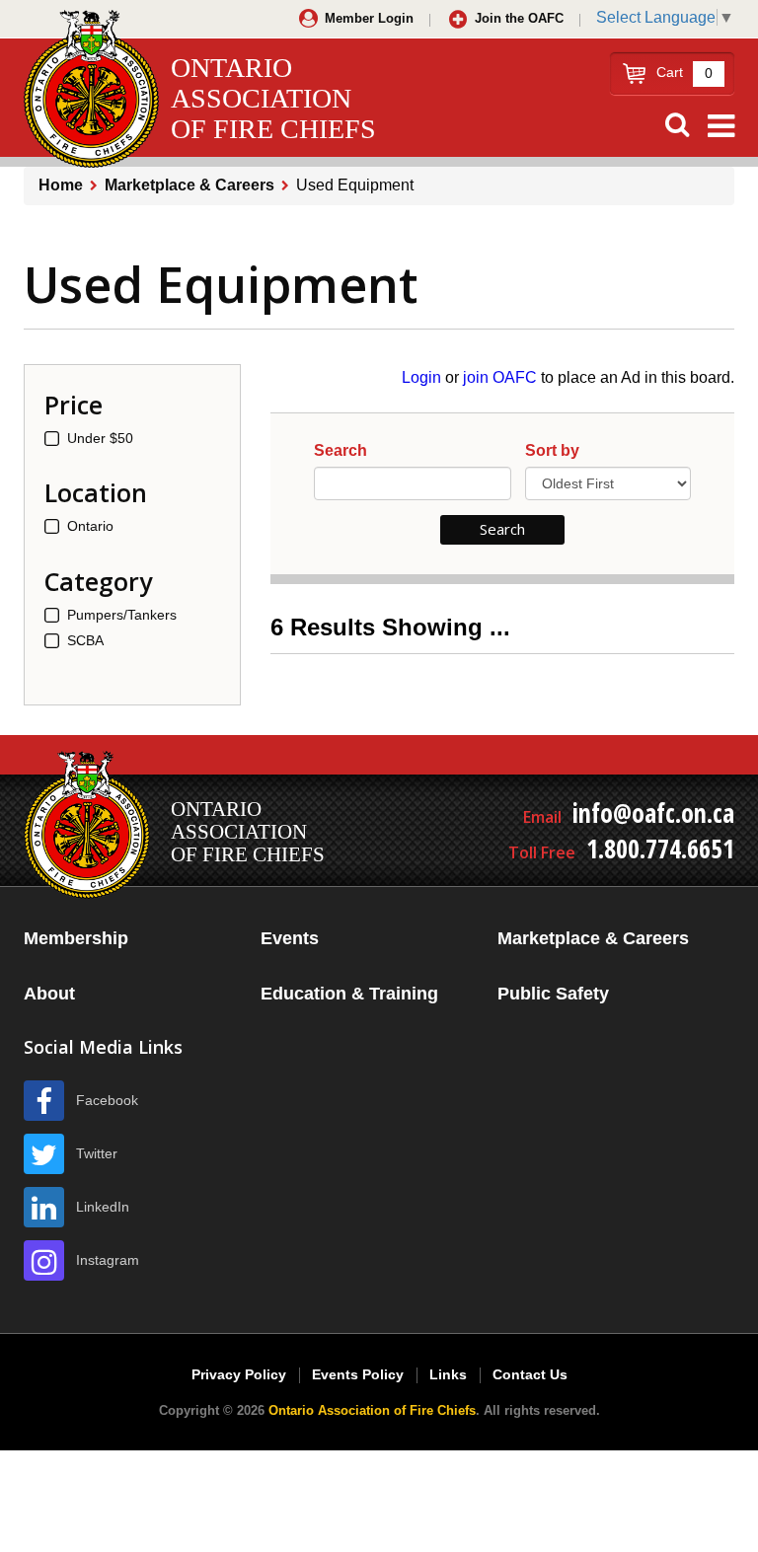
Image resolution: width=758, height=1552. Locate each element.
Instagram (107, 1260)
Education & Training (349, 993)
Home (60, 185)
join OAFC (500, 377)
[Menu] (721, 126)
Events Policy (358, 1374)
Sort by (552, 451)
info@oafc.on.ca (653, 813)
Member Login (369, 18)
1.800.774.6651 (660, 848)
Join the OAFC (519, 18)
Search (340, 451)
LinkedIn (102, 1207)
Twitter (96, 1153)
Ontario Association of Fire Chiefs (372, 1410)
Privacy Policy (238, 1374)
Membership (76, 938)
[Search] (677, 124)
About (49, 993)
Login (421, 377)
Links (448, 1374)
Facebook (107, 1100)
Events (290, 938)
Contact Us (530, 1374)
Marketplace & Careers (189, 185)
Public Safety (553, 993)
